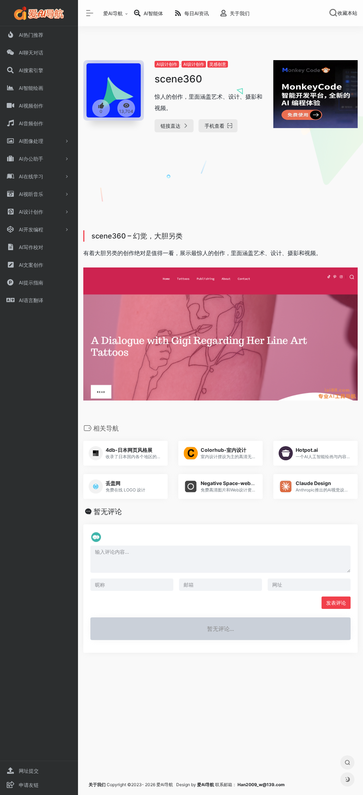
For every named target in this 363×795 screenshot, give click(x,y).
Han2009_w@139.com (261, 784)
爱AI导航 (113, 13)
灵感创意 (217, 64)
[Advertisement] (220, 187)
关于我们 (97, 784)
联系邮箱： (217, 784)
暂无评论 (108, 511)
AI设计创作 (166, 64)
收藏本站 (347, 13)
